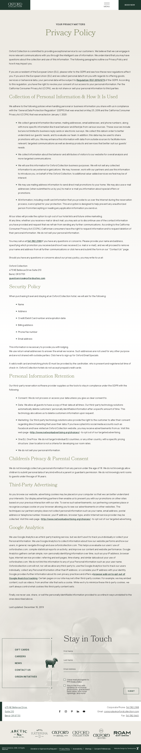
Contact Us (23, 669)
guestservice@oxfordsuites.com (27, 278)
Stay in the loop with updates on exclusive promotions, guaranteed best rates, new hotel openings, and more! (78, 689)
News (18, 663)
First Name (68, 651)
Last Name (68, 660)
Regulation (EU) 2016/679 (91, 80)
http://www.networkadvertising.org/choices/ (55, 432)
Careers (20, 656)
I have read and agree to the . (78, 681)
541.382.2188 (35, 241)
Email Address (70, 669)
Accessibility (77, 749)
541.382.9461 (132, 715)
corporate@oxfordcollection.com (121, 711)
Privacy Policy (76, 681)
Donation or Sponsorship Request (44, 749)
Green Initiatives (26, 676)
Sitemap (88, 749)
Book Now (130, 5)
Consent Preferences (102, 749)
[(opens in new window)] (19, 733)
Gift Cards (22, 649)
